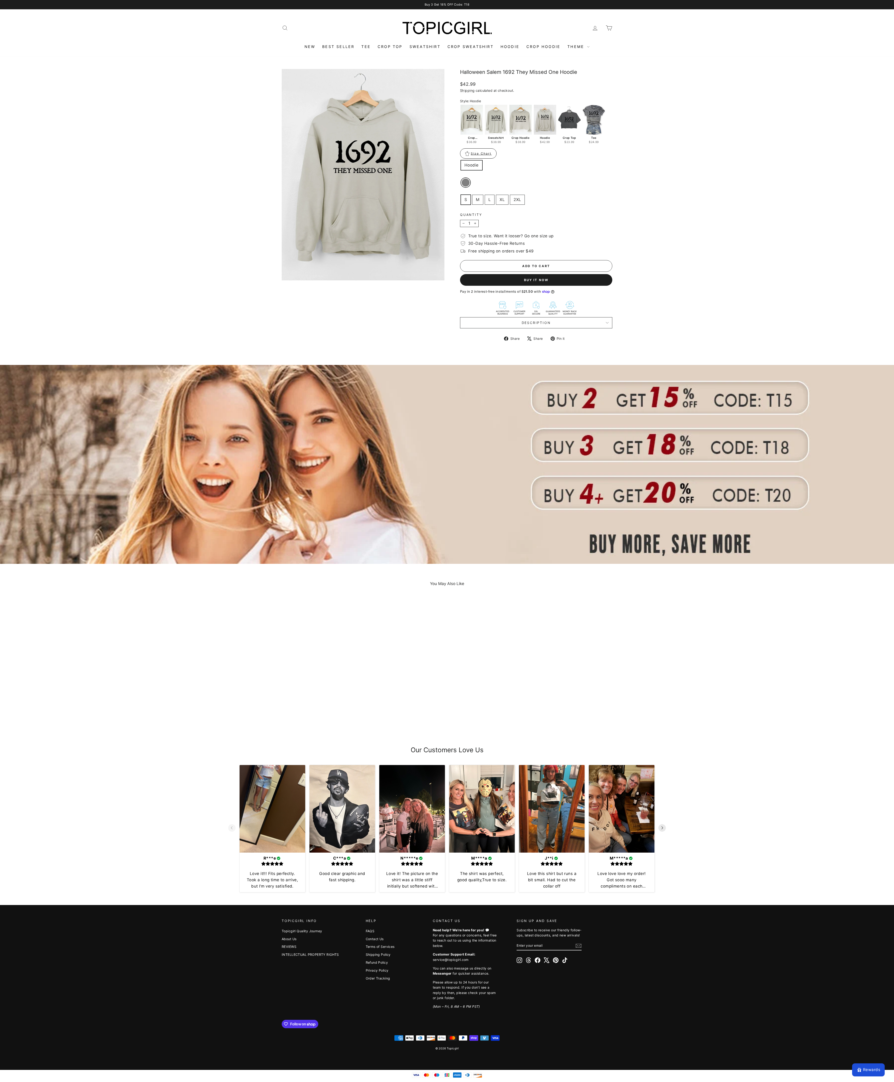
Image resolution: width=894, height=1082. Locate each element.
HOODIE (510, 46)
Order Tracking (378, 978)
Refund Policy (377, 962)
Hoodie (471, 165)
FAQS (370, 931)
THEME (576, 46)
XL (502, 199)
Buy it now (536, 280)
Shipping (467, 90)
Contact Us (375, 939)
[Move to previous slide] (231, 828)
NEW (310, 46)
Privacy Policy (377, 970)
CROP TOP (390, 46)
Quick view (321, 695)
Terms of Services (380, 947)
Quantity (471, 215)
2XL (517, 199)
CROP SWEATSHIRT (470, 46)
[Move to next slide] (662, 828)
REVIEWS (289, 947)
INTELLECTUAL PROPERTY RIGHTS (310, 954)
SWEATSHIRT (425, 46)
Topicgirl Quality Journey (302, 931)
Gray (465, 182)
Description (536, 323)
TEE (366, 46)
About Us (289, 939)
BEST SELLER (338, 46)
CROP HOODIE (543, 46)
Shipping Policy (378, 954)
